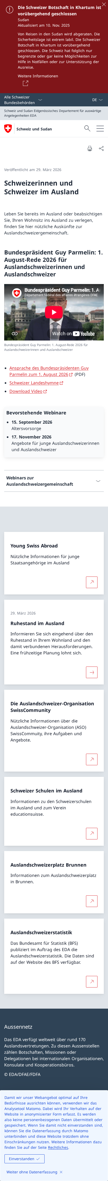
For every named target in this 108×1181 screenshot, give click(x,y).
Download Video (25, 391)
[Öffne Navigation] (100, 128)
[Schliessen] (104, 4)
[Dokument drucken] (89, 148)
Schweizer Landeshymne (34, 383)
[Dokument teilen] (101, 148)
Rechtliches (58, 1147)
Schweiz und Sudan (34, 128)
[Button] (24, 83)
